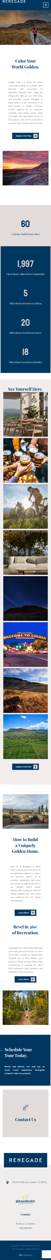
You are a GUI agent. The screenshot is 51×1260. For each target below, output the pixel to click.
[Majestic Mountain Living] (14, 1)
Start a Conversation (25, 39)
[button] (45, 5)
